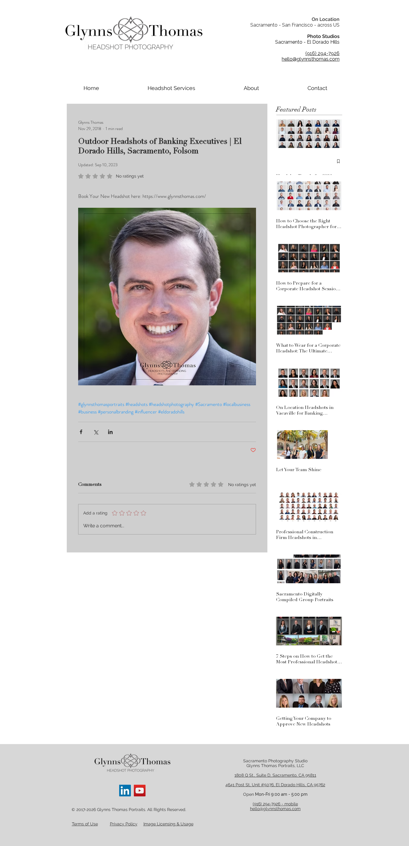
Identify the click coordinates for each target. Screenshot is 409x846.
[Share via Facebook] (81, 432)
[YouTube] (140, 790)
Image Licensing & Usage (168, 823)
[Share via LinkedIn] (110, 432)
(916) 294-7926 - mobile (275, 803)
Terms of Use (85, 823)
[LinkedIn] (125, 790)
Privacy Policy (123, 823)
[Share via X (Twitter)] (96, 432)
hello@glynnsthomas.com (275, 808)
